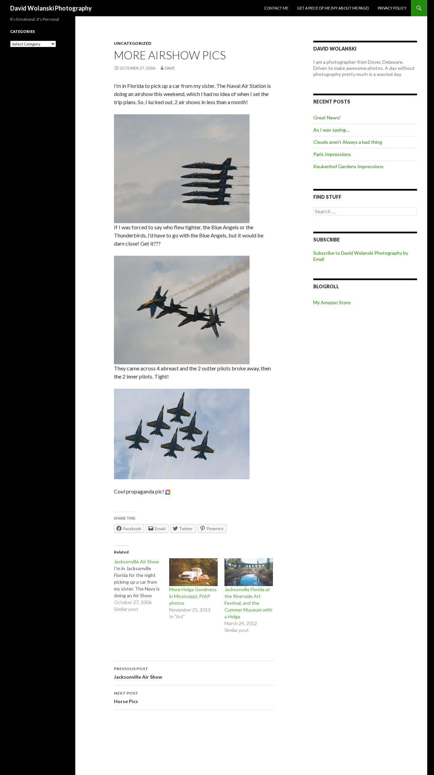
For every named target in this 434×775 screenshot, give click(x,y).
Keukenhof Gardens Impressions (348, 166)
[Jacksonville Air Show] (141, 585)
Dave (170, 68)
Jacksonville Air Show (138, 673)
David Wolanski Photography (51, 8)
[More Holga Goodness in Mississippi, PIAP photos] (193, 572)
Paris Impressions (332, 154)
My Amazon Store (332, 302)
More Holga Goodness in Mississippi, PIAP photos (193, 596)
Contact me (276, 8)
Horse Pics (126, 697)
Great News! (327, 117)
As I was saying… (331, 130)
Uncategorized (132, 43)
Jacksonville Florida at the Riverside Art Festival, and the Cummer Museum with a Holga (248, 602)
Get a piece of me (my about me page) (333, 8)
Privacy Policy (392, 8)
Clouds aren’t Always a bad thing (347, 142)
